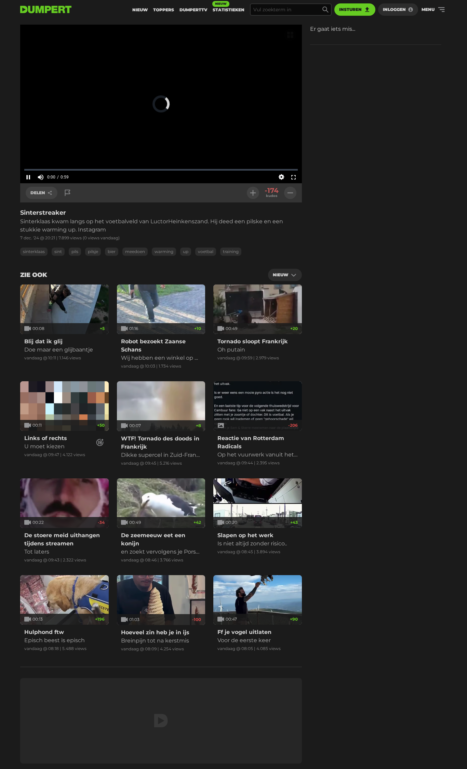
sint (58, 251)
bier (112, 251)
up (185, 251)
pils (74, 251)
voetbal (205, 251)
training (231, 251)
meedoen (135, 251)
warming (164, 251)
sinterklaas (34, 251)
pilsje (93, 251)
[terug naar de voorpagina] (45, 9)
